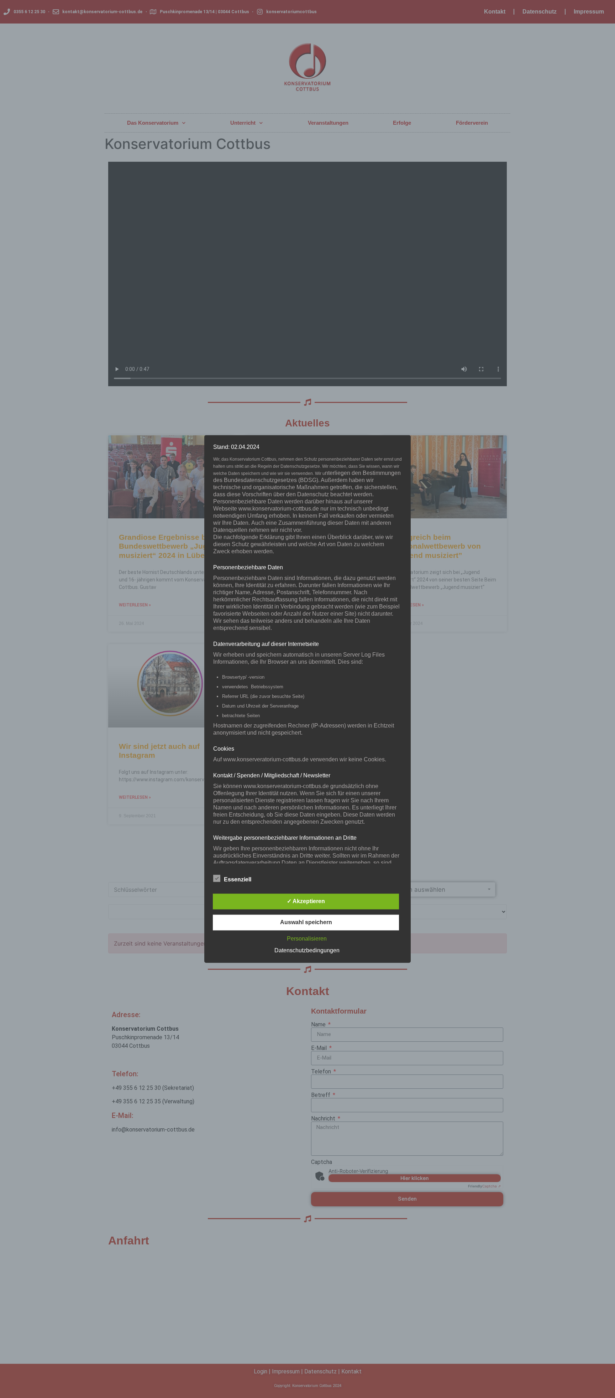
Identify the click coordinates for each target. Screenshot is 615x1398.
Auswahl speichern (306, 923)
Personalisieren (307, 939)
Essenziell (237, 880)
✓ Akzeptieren (306, 902)
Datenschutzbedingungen (307, 951)
